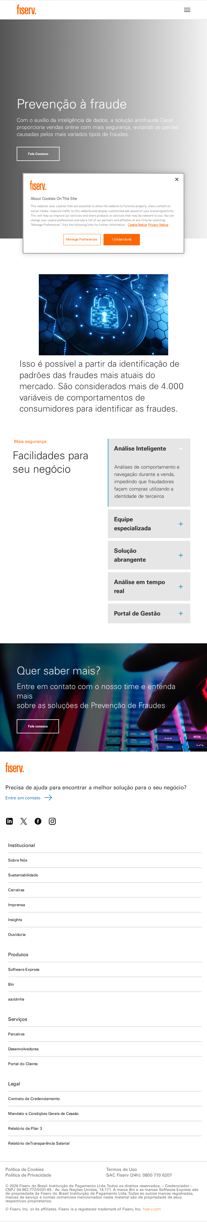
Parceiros (16, 1034)
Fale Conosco (38, 154)
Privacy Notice (158, 225)
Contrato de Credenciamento (34, 1098)
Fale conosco (38, 726)
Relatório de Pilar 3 (25, 1128)
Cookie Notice (137, 225)
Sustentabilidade (23, 875)
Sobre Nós (17, 860)
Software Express (23, 969)
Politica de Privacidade (28, 1175)
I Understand (121, 239)
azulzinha (16, 999)
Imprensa (16, 904)
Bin (11, 984)
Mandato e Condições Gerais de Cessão (43, 1113)
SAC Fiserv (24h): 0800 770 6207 (139, 1175)
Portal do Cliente (23, 1063)
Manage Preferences (81, 239)
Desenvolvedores (23, 1049)
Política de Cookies (24, 1169)
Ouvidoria (17, 934)
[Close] (177, 179)
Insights (15, 919)
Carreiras (16, 889)
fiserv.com (152, 1209)
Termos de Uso (121, 1169)
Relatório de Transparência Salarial (38, 1143)
